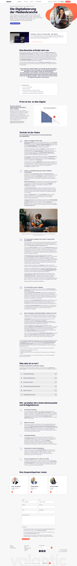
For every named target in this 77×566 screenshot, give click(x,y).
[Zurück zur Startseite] (8, 1)
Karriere (55, 1)
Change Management (33, 334)
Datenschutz (39, 161)
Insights (31, 1)
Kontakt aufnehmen (15, 23)
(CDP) (46, 144)
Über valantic (26, 545)
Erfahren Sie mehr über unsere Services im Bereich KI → (34, 281)
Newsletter (26, 549)
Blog (25, 546)
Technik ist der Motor (26, 88)
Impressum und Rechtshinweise (62, 551)
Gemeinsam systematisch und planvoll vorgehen (31, 90)
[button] (62, 2)
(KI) (32, 145)
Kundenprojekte (38, 1)
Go (49, 563)
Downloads (12, 546)
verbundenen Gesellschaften (41, 530)
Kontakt (67, 1)
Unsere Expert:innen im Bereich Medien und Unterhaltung (32, 93)
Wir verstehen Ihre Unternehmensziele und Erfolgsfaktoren (33, 91)
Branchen (25, 1)
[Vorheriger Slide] (63, 109)
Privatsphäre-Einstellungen (63, 549)
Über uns (49, 1)
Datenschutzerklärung (49, 529)
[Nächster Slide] (65, 109)
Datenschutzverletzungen (28, 275)
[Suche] (59, 1)
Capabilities (19, 1)
